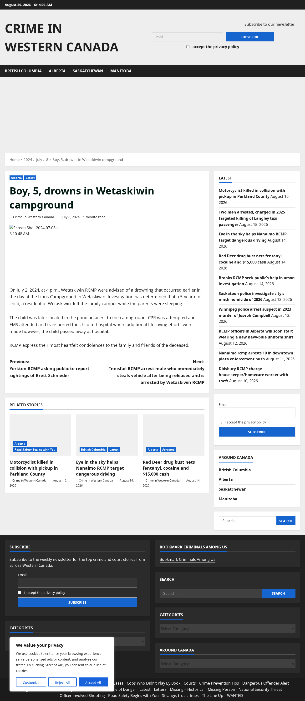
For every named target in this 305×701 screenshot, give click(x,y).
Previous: (49, 368)
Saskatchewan (88, 71)
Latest (30, 178)
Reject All (62, 682)
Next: (156, 372)
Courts (190, 683)
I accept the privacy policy (214, 46)
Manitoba (121, 71)
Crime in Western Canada (33, 217)
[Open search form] (298, 71)
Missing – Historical (187, 689)
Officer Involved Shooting (82, 695)
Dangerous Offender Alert (265, 683)
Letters (160, 689)
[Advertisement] (152, 112)
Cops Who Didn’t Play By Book (153, 683)
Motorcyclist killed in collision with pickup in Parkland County (34, 468)
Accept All (93, 682)
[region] (62, 664)
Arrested (168, 449)
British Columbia (23, 71)
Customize (31, 682)
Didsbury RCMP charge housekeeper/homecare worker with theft (253, 374)
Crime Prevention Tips (219, 683)
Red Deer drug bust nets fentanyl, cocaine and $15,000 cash (169, 468)
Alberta (57, 71)
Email (223, 404)
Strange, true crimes (180, 695)
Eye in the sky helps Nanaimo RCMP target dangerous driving (100, 468)
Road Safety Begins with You (35, 449)
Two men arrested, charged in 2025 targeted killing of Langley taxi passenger (252, 218)
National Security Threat (260, 689)
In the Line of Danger (117, 689)
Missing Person (221, 689)
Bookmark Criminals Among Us (187, 559)
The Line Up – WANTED (222, 695)
